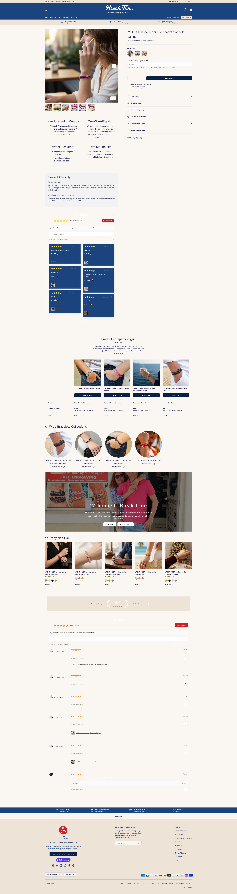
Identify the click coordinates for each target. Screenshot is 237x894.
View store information (136, 89)
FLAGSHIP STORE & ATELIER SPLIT (63, 854)
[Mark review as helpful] (185, 658)
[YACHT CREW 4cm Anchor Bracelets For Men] (58, 444)
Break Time (52, 883)
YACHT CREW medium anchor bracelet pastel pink (85, 573)
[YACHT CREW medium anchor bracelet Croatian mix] (118, 555)
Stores (129, 883)
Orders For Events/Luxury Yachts (184, 883)
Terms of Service (180, 853)
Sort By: (100, 240)
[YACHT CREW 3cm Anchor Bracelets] (88, 444)
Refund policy (179, 842)
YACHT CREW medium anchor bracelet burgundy (176, 573)
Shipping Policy (180, 834)
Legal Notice (179, 857)
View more (118, 342)
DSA (176, 860)
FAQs (184, 887)
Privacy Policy (179, 849)
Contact (190, 887)
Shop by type (49, 17)
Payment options (180, 831)
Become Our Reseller (167, 883)
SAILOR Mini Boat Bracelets (148, 460)
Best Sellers (75, 17)
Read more (108, 157)
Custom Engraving (172, 18)
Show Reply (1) (75, 783)
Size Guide (136, 883)
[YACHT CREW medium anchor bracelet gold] (148, 555)
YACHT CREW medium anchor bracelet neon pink (55, 573)
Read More (68, 1)
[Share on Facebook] (137, 138)
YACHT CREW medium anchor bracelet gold (146, 573)
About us (122, 883)
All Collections (64, 17)
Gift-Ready (144, 883)
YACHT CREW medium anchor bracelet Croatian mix (116, 573)
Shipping (137, 40)
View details (87, 395)
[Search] (46, 10)
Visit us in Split (125, 524)
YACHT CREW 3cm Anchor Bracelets (88, 462)
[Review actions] (78, 246)
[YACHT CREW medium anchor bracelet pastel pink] (88, 555)
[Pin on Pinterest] (141, 138)
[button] (191, 9)
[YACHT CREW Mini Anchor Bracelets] (118, 444)
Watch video (100, 137)
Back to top (118, 816)
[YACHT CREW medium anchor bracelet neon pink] (58, 555)
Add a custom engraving (136, 60)
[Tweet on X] (134, 138)
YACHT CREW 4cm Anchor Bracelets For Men (58, 462)
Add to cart (169, 78)
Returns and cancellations (183, 838)
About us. (67, 134)
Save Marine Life (154, 883)
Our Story (110, 524)
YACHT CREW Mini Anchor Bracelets (118, 462)
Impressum (178, 845)
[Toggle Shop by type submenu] (56, 17)
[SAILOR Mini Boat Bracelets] (148, 444)
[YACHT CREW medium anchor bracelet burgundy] (178, 555)
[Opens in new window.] (52, 775)
